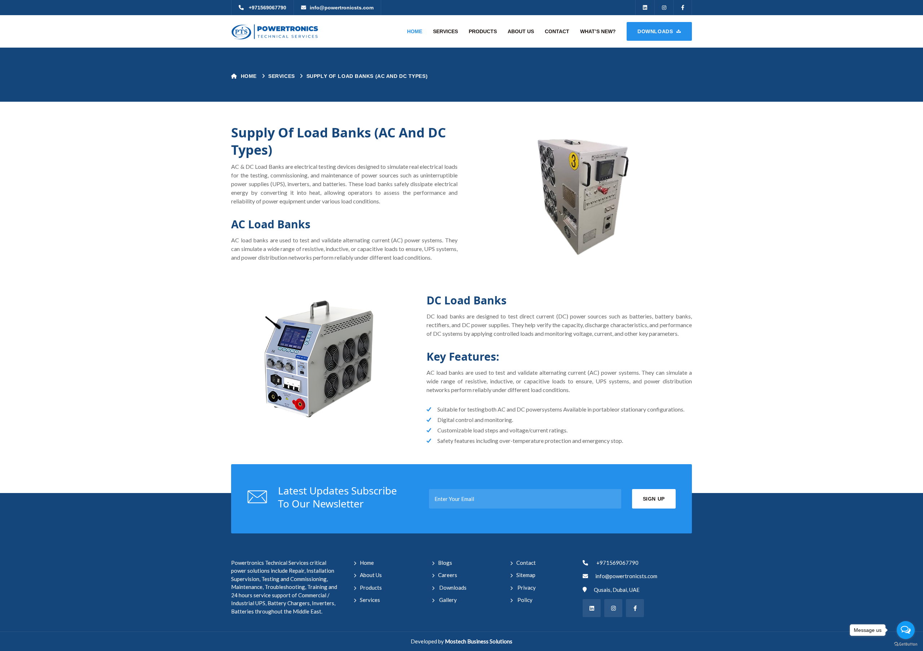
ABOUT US (521, 31)
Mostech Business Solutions (478, 641)
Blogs (445, 562)
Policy (524, 600)
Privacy (526, 587)
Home (250, 76)
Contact (526, 562)
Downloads (452, 587)
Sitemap (525, 575)
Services (370, 600)
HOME (414, 31)
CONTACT (557, 31)
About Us (371, 575)
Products (371, 587)
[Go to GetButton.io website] (905, 644)
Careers (447, 575)
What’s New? (598, 31)
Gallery (447, 600)
